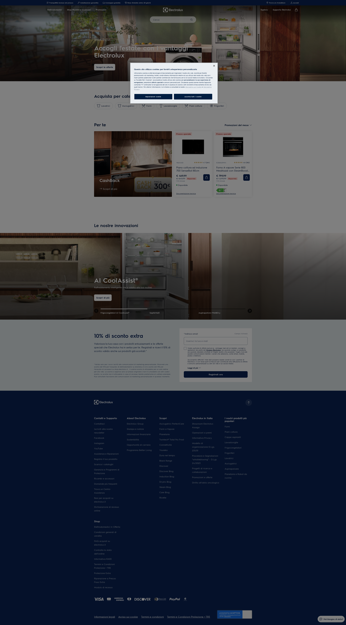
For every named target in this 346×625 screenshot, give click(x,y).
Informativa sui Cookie (193, 87)
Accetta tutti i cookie (193, 97)
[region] (174, 83)
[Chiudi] (214, 66)
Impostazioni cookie (153, 97)
